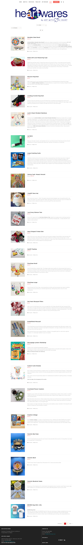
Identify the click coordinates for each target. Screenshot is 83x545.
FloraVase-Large (32, 282)
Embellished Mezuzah (34, 321)
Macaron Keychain (33, 76)
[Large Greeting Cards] (18, 160)
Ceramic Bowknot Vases (34, 481)
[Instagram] (59, 540)
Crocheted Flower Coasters (35, 389)
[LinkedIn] (64, 540)
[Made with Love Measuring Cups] (18, 61)
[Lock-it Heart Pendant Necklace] (18, 119)
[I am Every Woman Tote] (18, 219)
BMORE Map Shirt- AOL (34, 505)
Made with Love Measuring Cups (37, 57)
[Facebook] (62, 540)
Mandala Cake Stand (33, 37)
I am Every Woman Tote (34, 212)
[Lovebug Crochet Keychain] (18, 101)
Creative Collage (32, 415)
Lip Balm (30, 136)
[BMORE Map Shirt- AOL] (18, 511)
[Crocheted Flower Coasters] (18, 395)
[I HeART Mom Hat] (18, 200)
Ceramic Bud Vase (33, 434)
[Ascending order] (46, 25)
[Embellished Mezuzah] (18, 329)
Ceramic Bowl (31, 457)
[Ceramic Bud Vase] (18, 442)
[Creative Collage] (18, 421)
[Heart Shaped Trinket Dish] (18, 237)
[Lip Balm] (18, 141)
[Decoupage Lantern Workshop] (18, 351)
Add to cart (30, 86)
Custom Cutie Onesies (34, 365)
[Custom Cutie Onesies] (18, 372)
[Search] (62, 2)
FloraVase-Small (32, 263)
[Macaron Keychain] (18, 83)
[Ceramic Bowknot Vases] (18, 489)
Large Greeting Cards (34, 153)
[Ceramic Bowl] (18, 466)
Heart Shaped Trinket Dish (35, 231)
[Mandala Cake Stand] (18, 44)
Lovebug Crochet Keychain (35, 95)
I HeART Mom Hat (32, 193)
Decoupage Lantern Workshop (36, 342)
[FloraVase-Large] (18, 289)
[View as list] (42, 30)
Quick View (36, 51)
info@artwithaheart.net (9, 541)
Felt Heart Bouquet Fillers (35, 301)
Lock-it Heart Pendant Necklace (37, 113)
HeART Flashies (32, 249)
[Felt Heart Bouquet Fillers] (18, 308)
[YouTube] (61, 540)
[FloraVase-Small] (18, 270)
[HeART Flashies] (18, 253)
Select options (30, 51)
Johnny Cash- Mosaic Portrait (36, 174)
